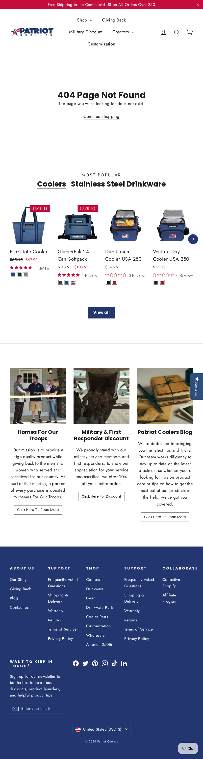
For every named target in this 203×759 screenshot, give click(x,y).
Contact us (19, 607)
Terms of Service (62, 629)
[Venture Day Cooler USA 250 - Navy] (156, 282)
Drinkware (95, 589)
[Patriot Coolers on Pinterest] (95, 663)
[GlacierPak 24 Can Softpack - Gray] (61, 282)
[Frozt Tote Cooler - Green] (19, 275)
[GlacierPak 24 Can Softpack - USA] (73, 282)
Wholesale (95, 635)
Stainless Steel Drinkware (118, 184)
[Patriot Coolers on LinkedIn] (124, 663)
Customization (101, 44)
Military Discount (85, 32)
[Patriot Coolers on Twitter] (85, 663)
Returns (54, 620)
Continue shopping (101, 116)
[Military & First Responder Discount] (102, 396)
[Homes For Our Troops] (38, 396)
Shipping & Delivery (58, 598)
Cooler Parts (97, 617)
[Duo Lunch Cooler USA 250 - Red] (114, 282)
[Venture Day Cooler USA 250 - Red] (162, 282)
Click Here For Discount (101, 496)
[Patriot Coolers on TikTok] (114, 663)
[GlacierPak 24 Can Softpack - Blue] (67, 282)
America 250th (99, 644)
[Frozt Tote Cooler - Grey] (25, 275)
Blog (14, 598)
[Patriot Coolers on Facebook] (76, 663)
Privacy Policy (60, 638)
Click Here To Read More (38, 509)
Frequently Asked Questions (63, 583)
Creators (121, 32)
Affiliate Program (169, 598)
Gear (90, 598)
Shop (82, 20)
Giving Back (114, 20)
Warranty (55, 610)
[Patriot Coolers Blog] (165, 396)
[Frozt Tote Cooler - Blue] (13, 275)
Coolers (51, 184)
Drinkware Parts (99, 607)
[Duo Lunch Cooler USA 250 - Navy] (108, 282)
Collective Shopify (171, 583)
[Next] (193, 239)
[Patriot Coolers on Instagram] (105, 663)
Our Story (18, 579)
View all (101, 312)
